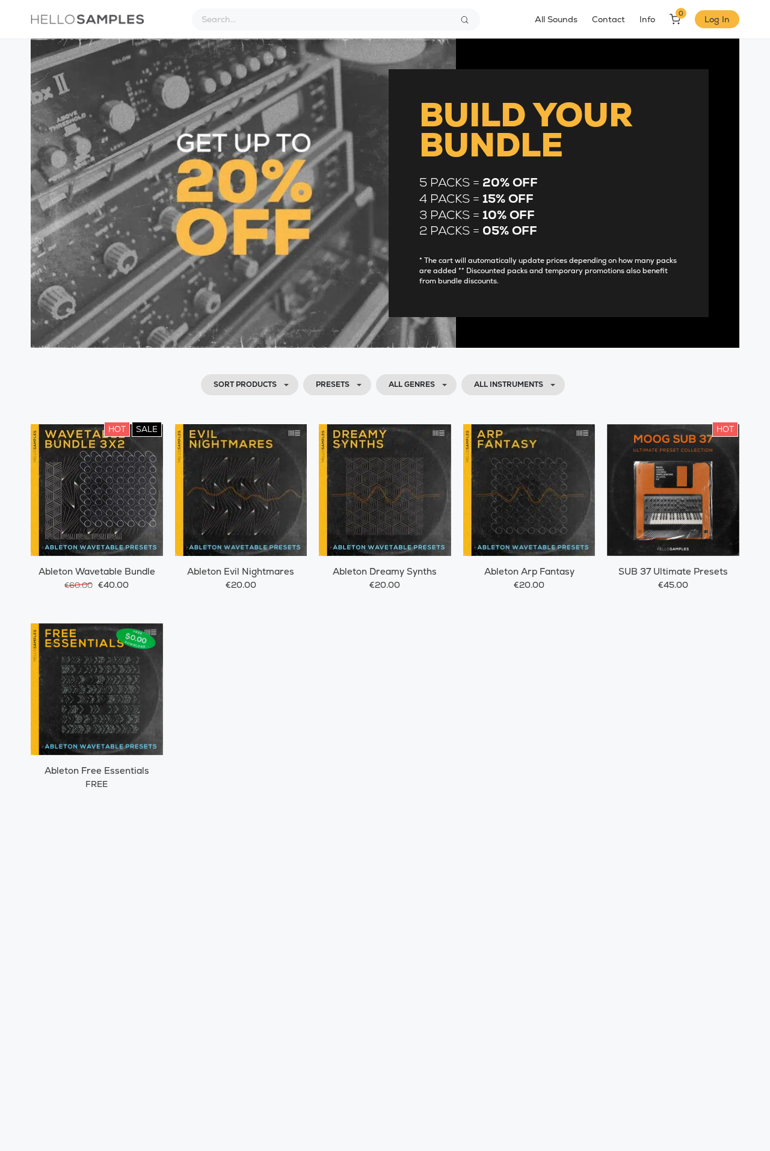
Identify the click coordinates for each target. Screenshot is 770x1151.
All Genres (412, 384)
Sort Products (245, 384)
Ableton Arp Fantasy (529, 571)
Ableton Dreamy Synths (385, 571)
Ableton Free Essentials (97, 770)
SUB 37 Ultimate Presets (673, 571)
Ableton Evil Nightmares (240, 571)
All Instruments (508, 384)
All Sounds (556, 19)
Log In (717, 19)
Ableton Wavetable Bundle (96, 571)
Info (647, 19)
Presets (333, 384)
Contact (608, 19)
